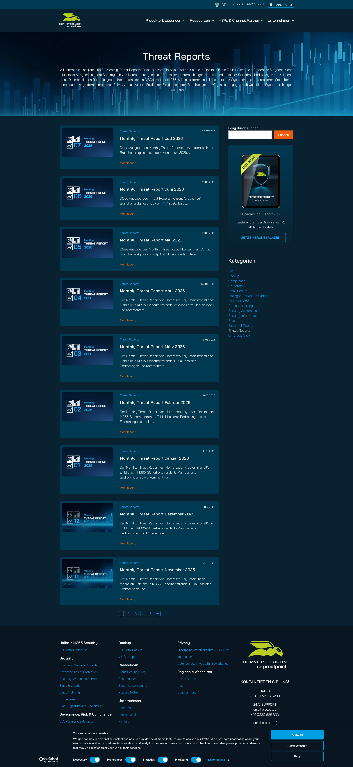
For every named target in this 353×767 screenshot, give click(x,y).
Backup (233, 276)
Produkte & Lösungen (163, 20)
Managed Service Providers (248, 296)
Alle (231, 271)
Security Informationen (244, 315)
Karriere (124, 721)
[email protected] (264, 709)
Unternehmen (279, 20)
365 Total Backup (130, 650)
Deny (297, 756)
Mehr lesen (127, 163)
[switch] (130, 760)
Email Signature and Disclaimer (80, 706)
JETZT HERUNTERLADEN (261, 237)
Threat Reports (129, 131)
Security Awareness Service (79, 679)
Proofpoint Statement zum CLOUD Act (203, 650)
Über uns (125, 708)
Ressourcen (200, 20)
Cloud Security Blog (132, 672)
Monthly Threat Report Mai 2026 (151, 240)
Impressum (184, 657)
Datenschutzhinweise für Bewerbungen (203, 663)
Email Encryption (71, 685)
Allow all (297, 734)
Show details (216, 759)
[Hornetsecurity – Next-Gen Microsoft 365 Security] (70, 20)
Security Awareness (242, 311)
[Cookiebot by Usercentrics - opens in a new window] (49, 760)
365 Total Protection (74, 650)
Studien (233, 320)
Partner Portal (283, 4)
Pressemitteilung (240, 306)
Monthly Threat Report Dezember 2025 (157, 514)
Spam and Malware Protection (80, 665)
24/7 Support (255, 4)
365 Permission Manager (76, 721)
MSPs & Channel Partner (239, 20)
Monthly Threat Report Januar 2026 (154, 458)
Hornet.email (68, 699)
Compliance (236, 281)
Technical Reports (241, 325)
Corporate (235, 286)
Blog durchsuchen (243, 128)
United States (186, 679)
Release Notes (128, 692)
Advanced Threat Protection (79, 672)
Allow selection (297, 745)
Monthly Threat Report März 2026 (152, 346)
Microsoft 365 (238, 301)
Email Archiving (70, 692)
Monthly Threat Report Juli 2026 (151, 138)
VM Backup (126, 657)
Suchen (283, 135)
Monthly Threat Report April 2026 (152, 290)
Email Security (238, 291)
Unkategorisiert (239, 335)
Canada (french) (188, 692)
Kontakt (238, 4)
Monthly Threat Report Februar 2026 (155, 402)
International (127, 714)
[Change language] (221, 4)
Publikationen (128, 679)
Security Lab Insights (133, 685)
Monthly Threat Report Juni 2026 (152, 189)
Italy (180, 685)
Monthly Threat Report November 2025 (157, 569)
